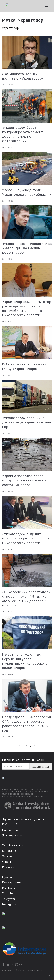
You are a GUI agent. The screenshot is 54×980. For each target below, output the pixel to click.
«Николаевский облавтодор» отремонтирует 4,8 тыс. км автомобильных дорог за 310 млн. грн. (26, 598)
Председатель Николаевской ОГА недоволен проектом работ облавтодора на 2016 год (26, 723)
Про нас (7, 877)
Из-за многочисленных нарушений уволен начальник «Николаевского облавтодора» (25, 661)
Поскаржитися (12, 882)
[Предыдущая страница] (16, 745)
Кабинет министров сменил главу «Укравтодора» (25, 366)
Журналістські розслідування (23, 819)
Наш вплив (10, 830)
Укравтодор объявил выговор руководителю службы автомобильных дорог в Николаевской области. (26, 308)
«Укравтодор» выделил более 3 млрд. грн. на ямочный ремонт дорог (27, 248)
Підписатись (41, 766)
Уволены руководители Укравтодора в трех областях (26, 192)
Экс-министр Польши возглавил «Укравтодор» (23, 76)
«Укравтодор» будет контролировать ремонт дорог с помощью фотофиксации (22, 134)
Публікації (9, 824)
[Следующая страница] (38, 745)
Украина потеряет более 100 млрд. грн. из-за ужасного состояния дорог (26, 480)
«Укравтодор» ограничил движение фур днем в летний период (26, 422)
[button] (46, 6)
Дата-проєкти (12, 835)
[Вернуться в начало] (20, 6)
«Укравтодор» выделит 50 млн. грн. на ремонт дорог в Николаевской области (25, 538)
